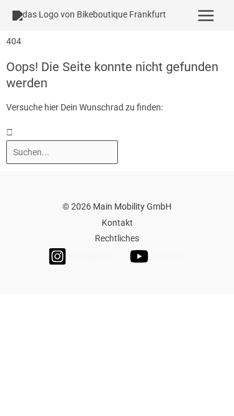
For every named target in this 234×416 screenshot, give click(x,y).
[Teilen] (129, 304)
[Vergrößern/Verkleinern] (25, 304)
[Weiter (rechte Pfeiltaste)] (77, 321)
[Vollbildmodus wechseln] (77, 304)
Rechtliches (117, 238)
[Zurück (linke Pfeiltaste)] (25, 321)
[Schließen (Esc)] (180, 304)
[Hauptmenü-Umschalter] (206, 15)
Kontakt (117, 223)
